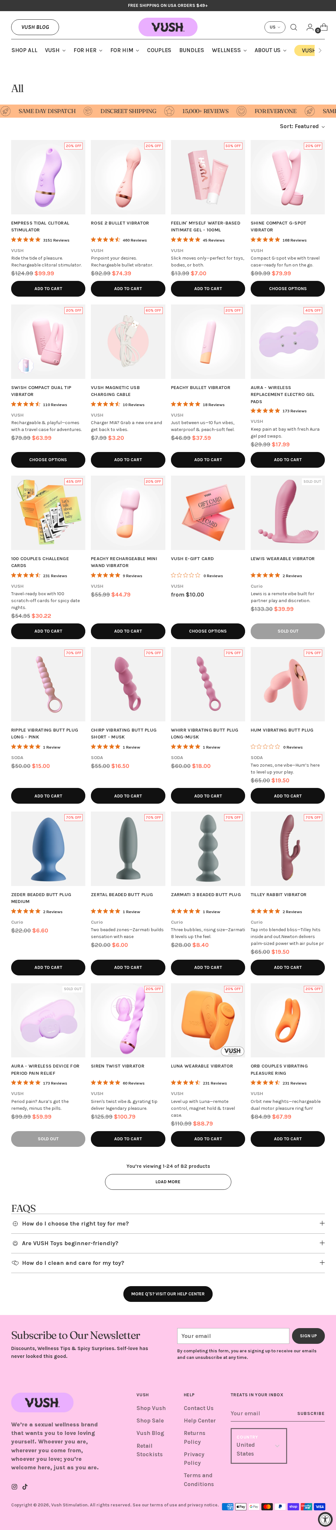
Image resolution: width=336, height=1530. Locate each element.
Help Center (200, 1420)
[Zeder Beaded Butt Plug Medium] (48, 849)
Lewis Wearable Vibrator (283, 558)
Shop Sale (150, 1420)
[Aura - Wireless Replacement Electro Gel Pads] (288, 341)
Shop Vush (151, 1408)
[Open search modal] (293, 27)
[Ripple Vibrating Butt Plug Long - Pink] (48, 684)
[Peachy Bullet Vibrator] (208, 341)
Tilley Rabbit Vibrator (278, 894)
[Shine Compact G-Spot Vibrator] (288, 177)
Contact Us (199, 1408)
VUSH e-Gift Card (192, 558)
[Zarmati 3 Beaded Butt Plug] (208, 849)
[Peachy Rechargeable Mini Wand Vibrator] (128, 513)
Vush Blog (35, 27)
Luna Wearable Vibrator (202, 1066)
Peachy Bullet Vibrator (200, 387)
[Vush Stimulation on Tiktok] (26, 1487)
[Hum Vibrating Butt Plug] (288, 684)
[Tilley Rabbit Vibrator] (288, 849)
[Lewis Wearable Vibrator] (288, 513)
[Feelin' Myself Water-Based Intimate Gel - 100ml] (208, 177)
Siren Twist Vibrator (117, 1066)
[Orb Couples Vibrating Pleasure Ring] (288, 1020)
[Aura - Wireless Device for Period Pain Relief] (48, 1020)
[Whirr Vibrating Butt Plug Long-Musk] (208, 684)
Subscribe (311, 1413)
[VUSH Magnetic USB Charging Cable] (128, 341)
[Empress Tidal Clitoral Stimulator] (48, 177)
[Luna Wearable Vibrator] (208, 1020)
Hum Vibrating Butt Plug (282, 730)
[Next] (320, 50)
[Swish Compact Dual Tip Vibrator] (48, 341)
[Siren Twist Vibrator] (128, 1020)
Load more (168, 1181)
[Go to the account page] (307, 27)
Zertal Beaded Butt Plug (122, 894)
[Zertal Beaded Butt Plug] (128, 849)
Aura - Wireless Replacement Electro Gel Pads (283, 394)
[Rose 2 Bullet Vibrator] (128, 177)
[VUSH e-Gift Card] (208, 513)
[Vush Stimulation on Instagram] (15, 1487)
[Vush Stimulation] (168, 27)
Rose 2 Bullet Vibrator (120, 223)
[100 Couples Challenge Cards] (48, 513)
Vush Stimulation (69, 1504)
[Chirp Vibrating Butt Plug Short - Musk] (128, 684)
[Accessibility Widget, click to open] (325, 1519)
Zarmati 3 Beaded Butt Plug (206, 894)
